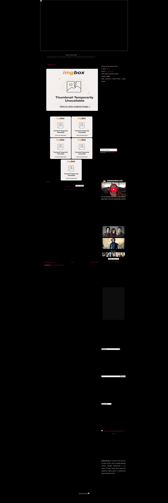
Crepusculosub (68, 186)
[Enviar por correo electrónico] (76, 186)
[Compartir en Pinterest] (83, 186)
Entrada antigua (94, 262)
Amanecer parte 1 (67, 189)
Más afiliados (111, 261)
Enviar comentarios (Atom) (57, 265)
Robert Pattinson (74, 189)
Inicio (72, 262)
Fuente (48, 181)
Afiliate (117, 261)
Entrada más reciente (50, 262)
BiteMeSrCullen (52, 64)
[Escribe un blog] (78, 186)
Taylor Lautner (81, 189)
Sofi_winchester (110, 71)
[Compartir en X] (79, 186)
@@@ (108, 68)
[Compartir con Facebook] (81, 186)
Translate (112, 152)
